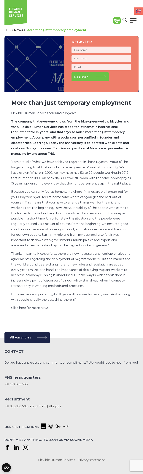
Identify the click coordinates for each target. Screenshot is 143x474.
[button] (133, 20)
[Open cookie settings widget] (6, 467)
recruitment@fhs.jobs (44, 406)
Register (81, 77)
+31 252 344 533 (16, 384)
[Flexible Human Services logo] (15, 24)
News (18, 30)
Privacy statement (91, 460)
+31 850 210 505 (16, 406)
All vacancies (20, 337)
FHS (7, 30)
